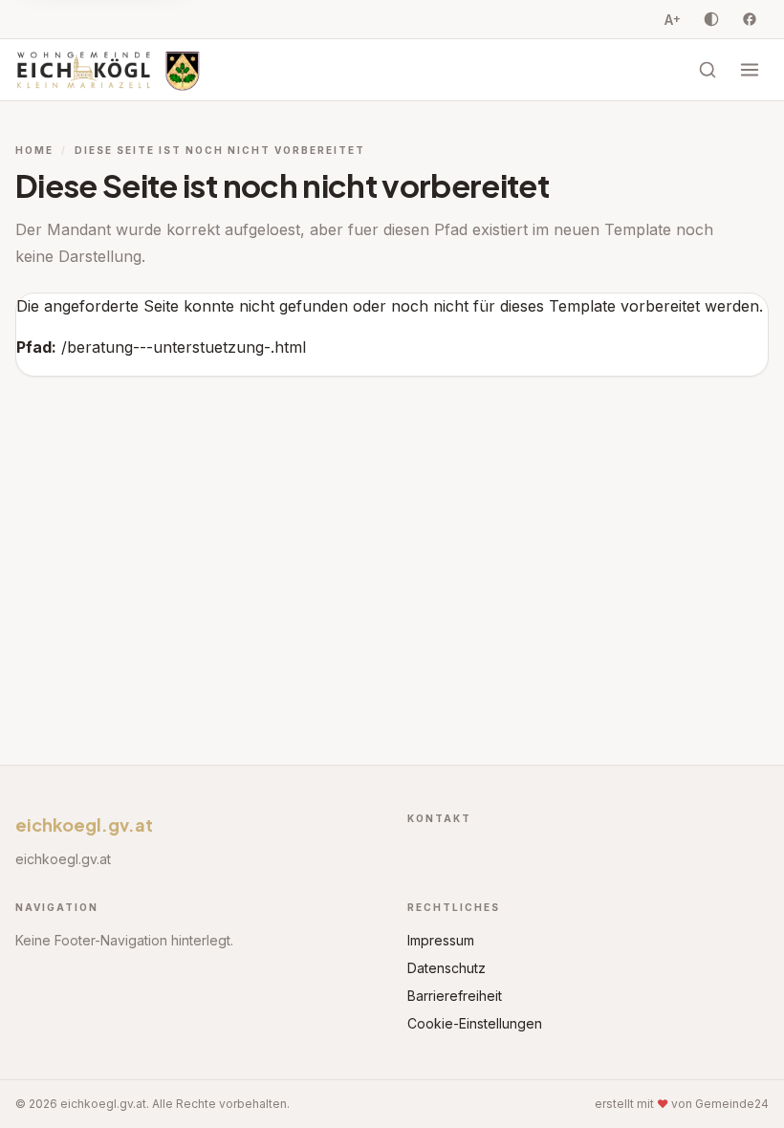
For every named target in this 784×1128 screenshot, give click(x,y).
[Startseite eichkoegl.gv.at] (108, 69)
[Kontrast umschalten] (711, 19)
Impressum (440, 940)
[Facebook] (749, 19)
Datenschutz (446, 968)
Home (34, 150)
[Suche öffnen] (707, 70)
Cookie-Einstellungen (474, 1023)
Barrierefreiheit (454, 995)
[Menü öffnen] (749, 70)
